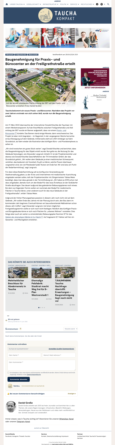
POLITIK (63, 4)
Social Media (10, 434)
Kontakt (43, 436)
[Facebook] (97, 4)
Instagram (15, 436)
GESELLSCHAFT (33, 4)
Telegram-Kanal (23, 421)
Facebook (8, 436)
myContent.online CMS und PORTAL (62, 444)
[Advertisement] (41, 238)
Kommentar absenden (18, 379)
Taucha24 (93, 436)
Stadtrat (11, 265)
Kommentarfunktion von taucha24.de (33, 386)
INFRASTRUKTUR (49, 4)
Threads (21, 436)
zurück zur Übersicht (41, 428)
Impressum (65, 436)
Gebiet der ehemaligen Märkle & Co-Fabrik (23, 217)
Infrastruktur (20, 265)
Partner (80, 434)
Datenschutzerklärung (34, 374)
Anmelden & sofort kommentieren (61, 349)
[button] (40, 104)
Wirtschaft (9, 55)
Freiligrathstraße (20, 55)
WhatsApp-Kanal (66, 419)
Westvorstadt (33, 55)
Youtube (27, 436)
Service (44, 434)
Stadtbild (42, 265)
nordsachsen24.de (83, 436)
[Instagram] (101, 4)
